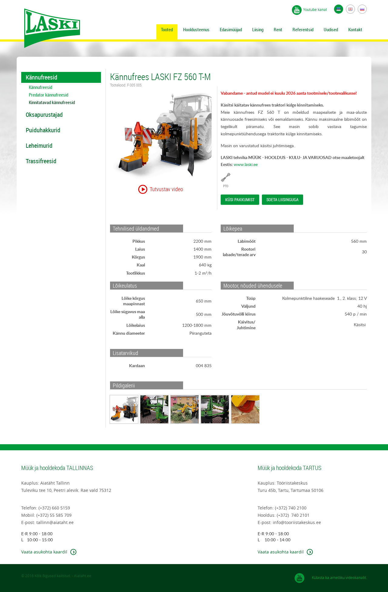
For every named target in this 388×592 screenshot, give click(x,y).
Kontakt (355, 29)
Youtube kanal (315, 9)
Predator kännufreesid (48, 95)
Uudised (331, 29)
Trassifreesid (41, 161)
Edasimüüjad (231, 29)
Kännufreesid (41, 77)
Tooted (167, 29)
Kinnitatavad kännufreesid (52, 102)
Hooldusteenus (196, 29)
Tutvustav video (166, 189)
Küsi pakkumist (240, 200)
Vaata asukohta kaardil (44, 552)
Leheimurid (39, 145)
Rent (278, 29)
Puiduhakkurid (43, 130)
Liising (257, 29)
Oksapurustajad (44, 114)
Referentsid (303, 29)
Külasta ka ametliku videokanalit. (339, 577)
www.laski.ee (246, 164)
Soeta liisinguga (282, 200)
